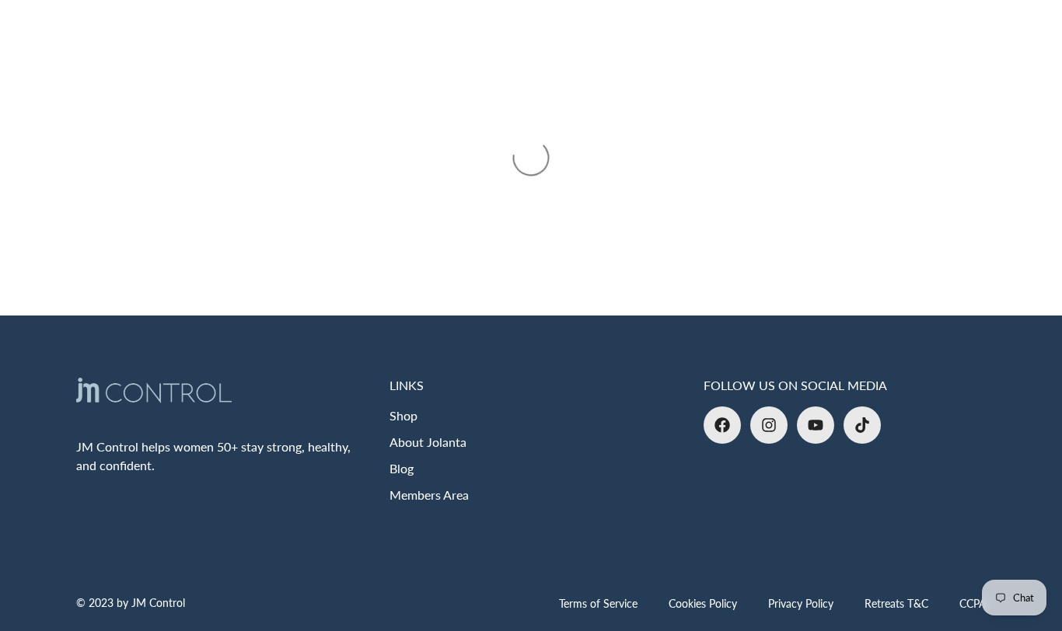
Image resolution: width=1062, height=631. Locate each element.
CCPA (972, 603)
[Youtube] (815, 425)
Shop (403, 415)
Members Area (429, 494)
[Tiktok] (862, 425)
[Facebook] (722, 425)
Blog (402, 468)
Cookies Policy (703, 603)
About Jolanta (428, 441)
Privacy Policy (800, 603)
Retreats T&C (896, 603)
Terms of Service (598, 603)
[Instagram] (769, 425)
